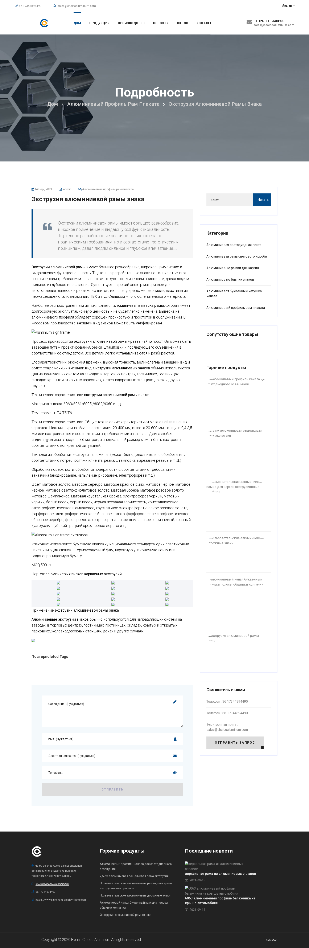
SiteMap (271, 940)
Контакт (204, 23)
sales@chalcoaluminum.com (77, 6)
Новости (161, 23)
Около (182, 23)
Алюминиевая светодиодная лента (233, 245)
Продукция (99, 23)
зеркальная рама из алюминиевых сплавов (220, 874)
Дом (77, 23)
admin (67, 189)
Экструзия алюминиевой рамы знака (88, 199)
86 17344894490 (30, 6)
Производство (131, 23)
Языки (287, 5)
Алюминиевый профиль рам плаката (113, 104)
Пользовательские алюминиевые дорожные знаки (135, 895)
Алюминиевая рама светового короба (236, 256)
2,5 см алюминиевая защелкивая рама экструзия (134, 876)
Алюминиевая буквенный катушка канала (234, 293)
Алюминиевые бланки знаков (230, 280)
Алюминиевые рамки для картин (232, 268)
